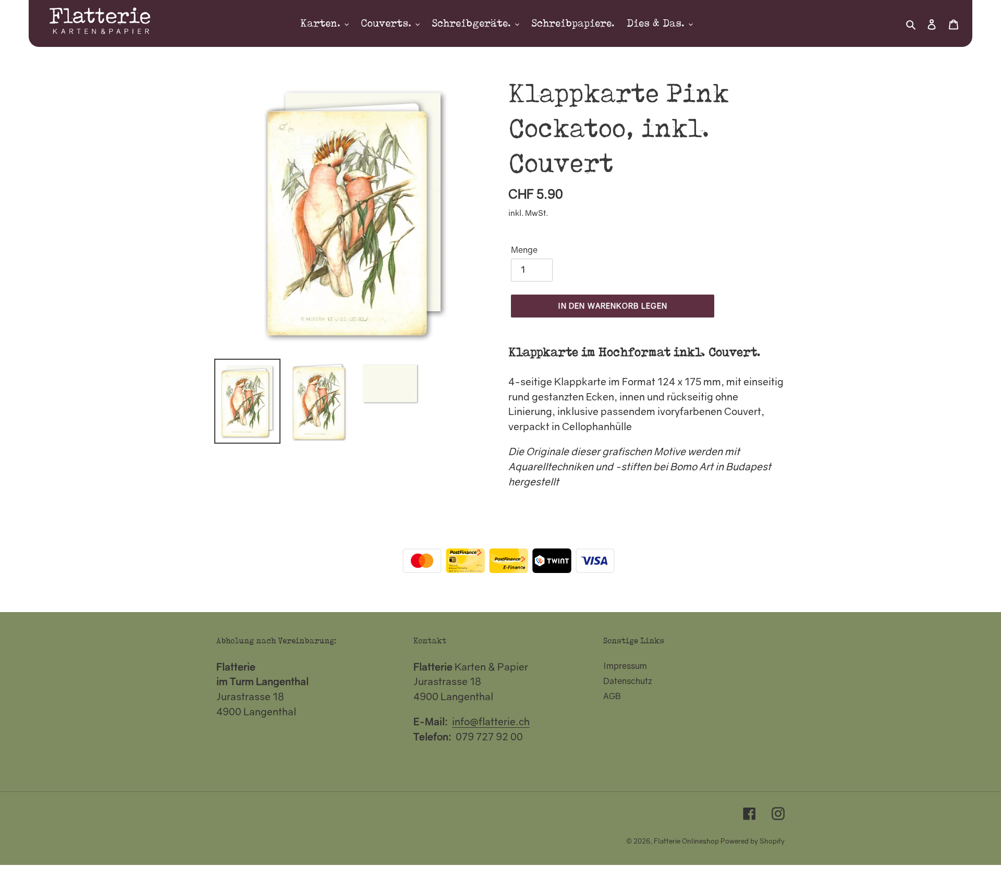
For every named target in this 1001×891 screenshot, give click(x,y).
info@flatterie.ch (491, 721)
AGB (612, 696)
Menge (524, 250)
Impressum (625, 666)
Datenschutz (627, 681)
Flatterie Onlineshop (686, 841)
